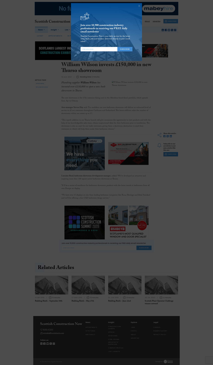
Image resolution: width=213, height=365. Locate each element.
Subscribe (125, 49)
